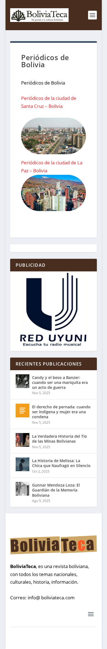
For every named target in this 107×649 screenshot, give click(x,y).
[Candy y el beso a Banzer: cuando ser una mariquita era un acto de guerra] (22, 381)
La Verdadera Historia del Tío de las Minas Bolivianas (59, 439)
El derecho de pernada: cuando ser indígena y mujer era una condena (61, 411)
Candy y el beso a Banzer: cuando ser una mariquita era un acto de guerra (60, 382)
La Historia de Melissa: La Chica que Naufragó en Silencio (61, 463)
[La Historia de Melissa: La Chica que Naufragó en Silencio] (22, 464)
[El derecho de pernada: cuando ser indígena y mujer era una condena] (22, 410)
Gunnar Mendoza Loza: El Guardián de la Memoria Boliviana (56, 490)
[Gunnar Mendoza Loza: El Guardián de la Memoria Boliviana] (22, 489)
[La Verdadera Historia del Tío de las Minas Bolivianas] (22, 440)
